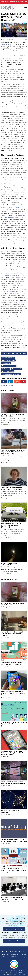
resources (4, 244)
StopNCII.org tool (17, 277)
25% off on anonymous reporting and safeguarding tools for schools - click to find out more (14, 2)
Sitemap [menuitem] (15, 954)
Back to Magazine (8, 385)
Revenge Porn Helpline (8, 357)
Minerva (10, 291)
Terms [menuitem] (24, 954)
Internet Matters (13, 75)
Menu (25, 8)
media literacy (5, 166)
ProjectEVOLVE (5, 319)
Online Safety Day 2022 (7, 45)
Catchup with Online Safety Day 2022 (14, 353)
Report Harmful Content (17, 253)
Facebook (4, 381)
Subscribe (23, 381)
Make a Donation (14, 941)
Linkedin (10, 381)
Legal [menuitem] (23, 957)
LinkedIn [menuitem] (6, 954)
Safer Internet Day (6, 184)
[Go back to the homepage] (7, 8)
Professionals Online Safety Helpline (11, 374)
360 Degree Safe (17, 368)
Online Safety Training (8, 371)
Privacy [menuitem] (6, 957)
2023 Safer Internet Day (14, 188)
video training (17, 244)
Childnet (3, 180)
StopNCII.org (6, 368)
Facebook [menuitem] (23, 951)
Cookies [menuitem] (15, 957)
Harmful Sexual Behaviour (9, 366)
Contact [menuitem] (6, 951)
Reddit (17, 381)
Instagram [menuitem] (14, 951)
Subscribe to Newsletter (14, 929)
